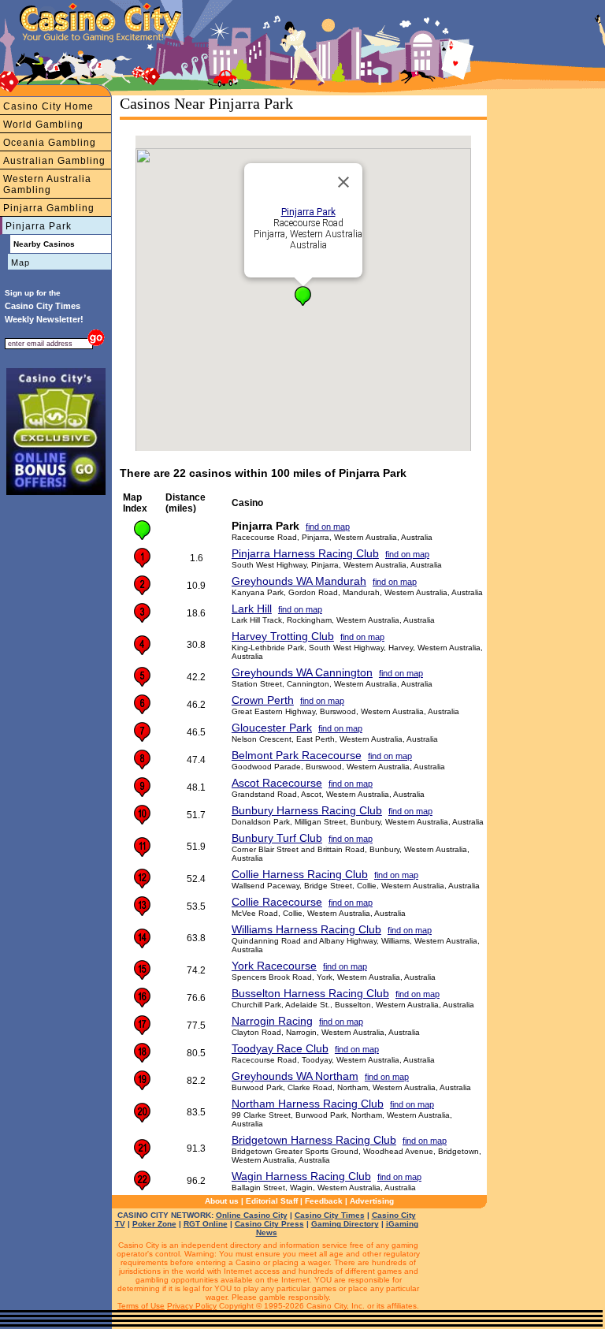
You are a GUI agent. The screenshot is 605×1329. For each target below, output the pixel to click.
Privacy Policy (192, 1305)
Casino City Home (48, 106)
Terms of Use (141, 1305)
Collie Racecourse (277, 901)
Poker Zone (154, 1223)
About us (222, 1201)
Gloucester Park (272, 727)
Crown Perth (263, 700)
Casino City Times (330, 1215)
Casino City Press (269, 1223)
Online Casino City (252, 1215)
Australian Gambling (54, 160)
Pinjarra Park (39, 226)
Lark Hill (252, 608)
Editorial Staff (272, 1201)
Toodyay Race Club (280, 1048)
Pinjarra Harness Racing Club (305, 553)
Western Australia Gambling (47, 184)
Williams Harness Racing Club (306, 929)
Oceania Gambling (49, 142)
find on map (328, 526)
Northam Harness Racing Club (308, 1103)
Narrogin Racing (272, 1020)
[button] (303, 296)
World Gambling (43, 124)
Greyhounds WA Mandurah (299, 581)
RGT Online (206, 1223)
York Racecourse (274, 965)
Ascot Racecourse (277, 782)
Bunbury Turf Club (277, 838)
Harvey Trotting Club (283, 636)
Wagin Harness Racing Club (301, 1176)
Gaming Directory (345, 1223)
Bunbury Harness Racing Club (307, 810)
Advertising (372, 1201)
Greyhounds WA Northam (295, 1076)
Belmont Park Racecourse (297, 755)
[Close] (343, 182)
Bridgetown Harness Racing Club (314, 1140)
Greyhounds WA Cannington (302, 672)
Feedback (324, 1201)
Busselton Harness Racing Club (310, 993)
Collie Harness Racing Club (300, 874)
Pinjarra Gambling (49, 208)
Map (20, 262)
